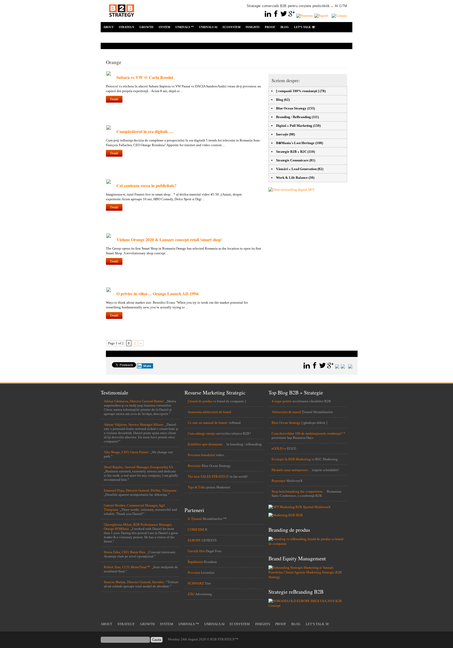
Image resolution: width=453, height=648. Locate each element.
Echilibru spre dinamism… (207, 444)
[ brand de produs (200, 401)
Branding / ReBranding (293, 117)
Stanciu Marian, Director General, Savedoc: (134, 582)
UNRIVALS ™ (184, 27)
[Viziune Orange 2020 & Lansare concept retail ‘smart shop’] (108, 237)
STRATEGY (126, 27)
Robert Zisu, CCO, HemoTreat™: (127, 567)
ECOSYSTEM (231, 27)
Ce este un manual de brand (207, 423)
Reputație (278, 481)
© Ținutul (195, 519)
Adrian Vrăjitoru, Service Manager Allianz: (134, 424)
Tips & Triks (197, 487)
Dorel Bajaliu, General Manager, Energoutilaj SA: (139, 467)
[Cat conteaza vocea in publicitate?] (108, 183)
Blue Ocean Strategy (291, 108)
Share (147, 366)
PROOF (270, 27)
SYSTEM (164, 27)
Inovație (282, 134)
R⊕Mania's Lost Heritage (295, 143)
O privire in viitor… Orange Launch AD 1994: (157, 294)
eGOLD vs (279, 448)
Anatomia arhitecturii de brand (209, 412)
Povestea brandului (201, 455)
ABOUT (108, 27)
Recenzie (194, 466)
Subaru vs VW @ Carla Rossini (144, 77)
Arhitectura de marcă (286, 412)
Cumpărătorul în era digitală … (144, 131)
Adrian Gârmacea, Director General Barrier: (134, 401)
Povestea (194, 573)
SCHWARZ (196, 583)
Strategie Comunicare (292, 160)
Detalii (114, 99)
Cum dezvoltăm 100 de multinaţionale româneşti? (307, 433)
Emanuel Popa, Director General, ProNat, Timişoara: (140, 490)
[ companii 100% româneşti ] (297, 91)
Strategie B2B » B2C (291, 152)
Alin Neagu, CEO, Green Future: (126, 452)
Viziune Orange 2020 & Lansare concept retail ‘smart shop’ (169, 239)
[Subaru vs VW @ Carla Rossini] (108, 75)
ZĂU (191, 594)
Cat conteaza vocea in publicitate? (146, 185)
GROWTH (146, 27)
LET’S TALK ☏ (304, 27)
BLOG (285, 27)
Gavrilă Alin (196, 551)
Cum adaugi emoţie (201, 433)
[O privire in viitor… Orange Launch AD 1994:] (108, 291)
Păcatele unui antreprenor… (291, 470)
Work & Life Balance (292, 178)
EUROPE (194, 540)
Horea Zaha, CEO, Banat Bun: (125, 552)
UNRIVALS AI (208, 27)
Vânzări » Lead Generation (296, 169)
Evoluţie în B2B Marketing (291, 459)
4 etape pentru (282, 401)
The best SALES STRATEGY (208, 476)
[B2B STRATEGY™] (122, 20)
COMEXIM (196, 529)
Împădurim (195, 562)
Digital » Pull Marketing (294, 126)
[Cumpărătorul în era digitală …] (108, 129)
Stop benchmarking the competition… (299, 491)
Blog (279, 100)
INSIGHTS (253, 27)
